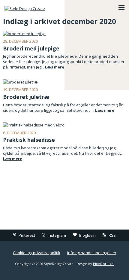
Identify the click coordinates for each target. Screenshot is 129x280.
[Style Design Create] (34, 7)
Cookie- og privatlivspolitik (36, 252)
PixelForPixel (103, 263)
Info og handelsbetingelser (91, 252)
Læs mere (54, 67)
